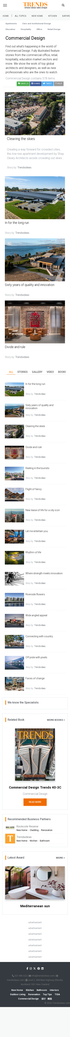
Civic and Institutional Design (36, 23)
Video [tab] (50, 371)
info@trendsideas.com (42, 976)
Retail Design (54, 29)
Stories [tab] (22, 371)
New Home (37, 16)
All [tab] (11, 371)
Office (39, 29)
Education (10, 29)
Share (36, 83)
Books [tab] (62, 371)
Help (59, 83)
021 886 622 (20, 976)
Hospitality (26, 29)
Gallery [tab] (37, 371)
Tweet (48, 83)
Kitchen (52, 16)
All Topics (20, 16)
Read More (35, 802)
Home (6, 16)
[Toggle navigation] (5, 5)
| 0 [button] (24, 83)
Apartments (11, 23)
